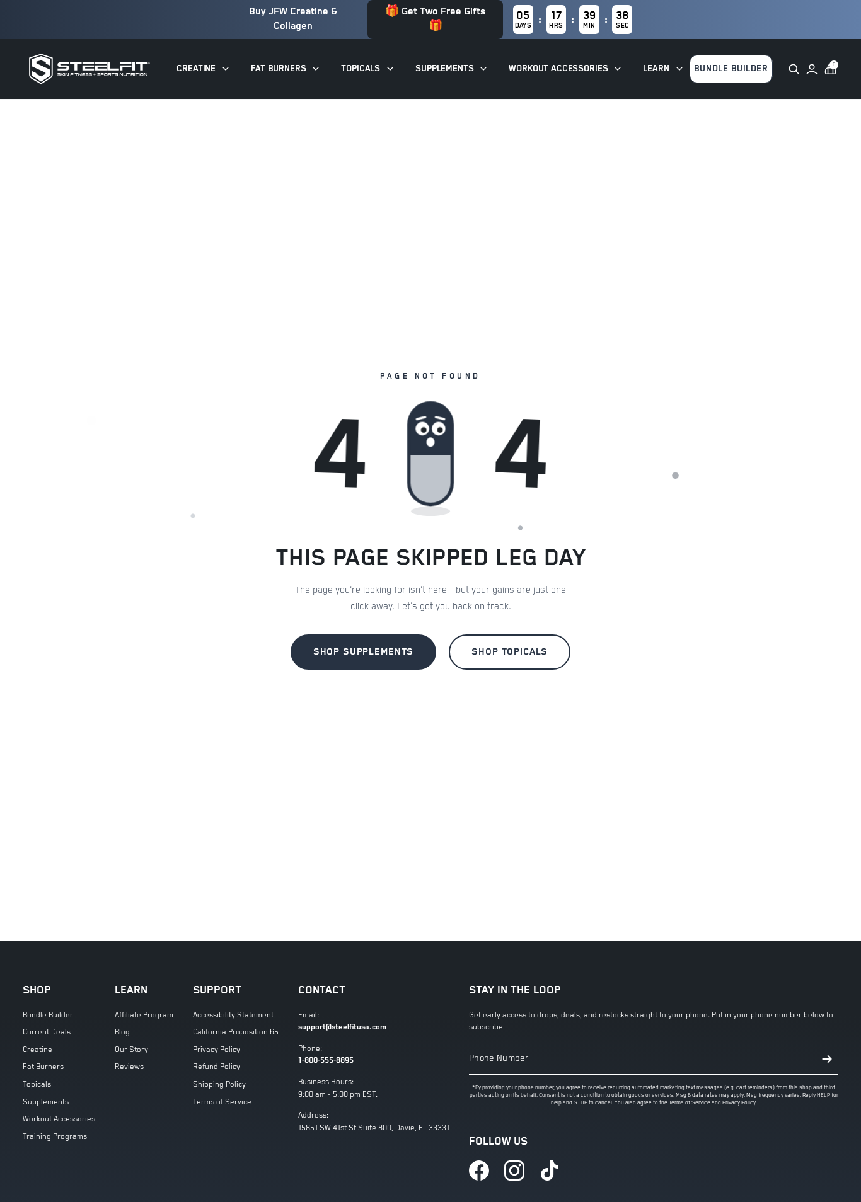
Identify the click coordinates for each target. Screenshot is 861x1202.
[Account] (812, 69)
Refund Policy (216, 1067)
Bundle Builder (48, 1015)
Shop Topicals (509, 651)
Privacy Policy (216, 1050)
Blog (122, 1032)
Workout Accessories (59, 1119)
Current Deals (47, 1032)
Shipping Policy (219, 1084)
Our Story (131, 1050)
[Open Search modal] (794, 69)
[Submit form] (827, 1059)
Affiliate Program (144, 1015)
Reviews (129, 1067)
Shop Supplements (363, 651)
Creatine (37, 1050)
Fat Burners (43, 1067)
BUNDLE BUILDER (731, 69)
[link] (479, 1170)
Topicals (37, 1084)
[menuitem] (203, 69)
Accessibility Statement (233, 1015)
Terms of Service (222, 1102)
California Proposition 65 (236, 1032)
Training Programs (55, 1137)
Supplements (46, 1102)
